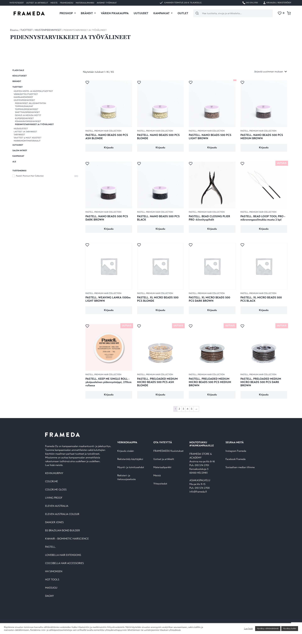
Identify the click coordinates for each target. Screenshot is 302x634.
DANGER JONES (54, 522)
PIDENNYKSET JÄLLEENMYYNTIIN (30, 103)
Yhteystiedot (16, 3)
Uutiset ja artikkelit (37, 3)
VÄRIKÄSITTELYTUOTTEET (26, 94)
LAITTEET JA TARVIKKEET (25, 131)
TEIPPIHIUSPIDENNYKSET (26, 109)
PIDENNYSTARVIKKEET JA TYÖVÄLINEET (34, 124)
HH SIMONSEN (53, 571)
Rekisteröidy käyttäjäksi (130, 459)
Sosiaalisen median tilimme (240, 467)
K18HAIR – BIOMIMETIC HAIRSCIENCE (67, 538)
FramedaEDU (66, 3)
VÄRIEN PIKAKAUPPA (115, 13)
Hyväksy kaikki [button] (289, 628)
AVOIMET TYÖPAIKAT (107, 3)
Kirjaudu (109, 147)
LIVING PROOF (53, 497)
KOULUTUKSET (19, 76)
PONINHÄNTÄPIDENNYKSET (28, 121)
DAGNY (49, 596)
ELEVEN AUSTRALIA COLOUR (62, 514)
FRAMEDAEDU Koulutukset (168, 451)
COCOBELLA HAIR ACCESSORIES (64, 563)
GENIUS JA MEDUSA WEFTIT (28, 115)
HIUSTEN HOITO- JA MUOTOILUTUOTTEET (33, 91)
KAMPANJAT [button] (161, 13)
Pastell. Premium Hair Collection (30, 176)
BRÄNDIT (16, 81)
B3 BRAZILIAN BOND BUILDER (62, 530)
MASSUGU (51, 587)
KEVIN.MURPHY (54, 473)
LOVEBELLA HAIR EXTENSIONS (63, 555)
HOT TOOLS (52, 579)
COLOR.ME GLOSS (56, 489)
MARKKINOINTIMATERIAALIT (27, 141)
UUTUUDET (141, 13)
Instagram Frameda (236, 451)
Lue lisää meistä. (54, 465)
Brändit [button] (87, 13)
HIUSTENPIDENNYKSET (48, 30)
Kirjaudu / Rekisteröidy (278, 2)
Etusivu (14, 30)
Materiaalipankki (85, 3)
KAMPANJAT (18, 156)
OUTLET (183, 13)
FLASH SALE (18, 70)
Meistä (53, 3)
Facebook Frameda (236, 459)
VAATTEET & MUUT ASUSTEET (27, 138)
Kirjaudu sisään (125, 451)
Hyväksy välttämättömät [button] (268, 628)
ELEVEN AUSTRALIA (56, 506)
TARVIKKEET (19, 135)
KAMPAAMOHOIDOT (23, 97)
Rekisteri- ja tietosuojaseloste (126, 477)
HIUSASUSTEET (21, 128)
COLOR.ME (51, 481)
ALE (14, 161)
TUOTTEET (26, 30)
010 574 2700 (251, 2)
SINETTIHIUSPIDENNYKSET (27, 112)
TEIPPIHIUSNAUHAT (24, 106)
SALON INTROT (19, 150)
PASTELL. (50, 546)
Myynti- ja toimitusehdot (130, 467)
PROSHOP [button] (66, 13)
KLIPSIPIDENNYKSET (24, 118)
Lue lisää (248, 628)
